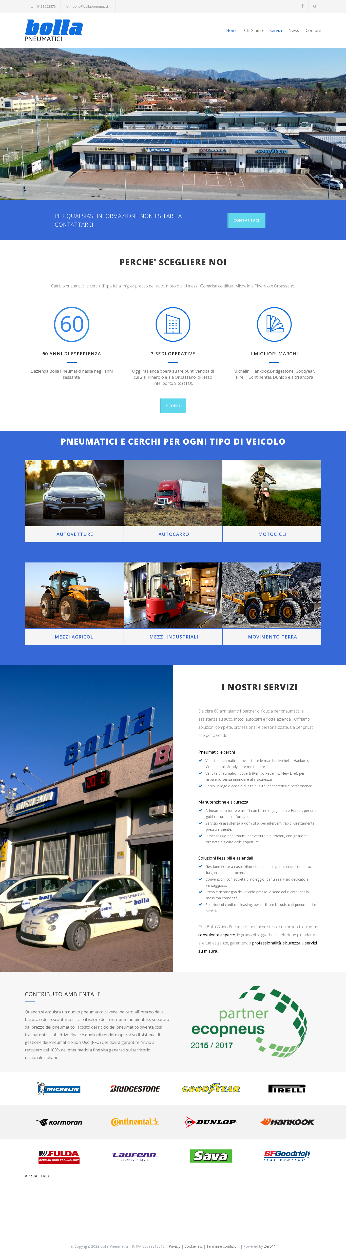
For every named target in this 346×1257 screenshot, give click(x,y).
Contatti (313, 30)
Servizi (276, 30)
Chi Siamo (253, 30)
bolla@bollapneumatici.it (91, 6)
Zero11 (270, 1246)
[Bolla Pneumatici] (72, 30)
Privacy (174, 1246)
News (294, 30)
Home (232, 30)
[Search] (315, 6)
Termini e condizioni (222, 1246)
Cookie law (193, 1246)
